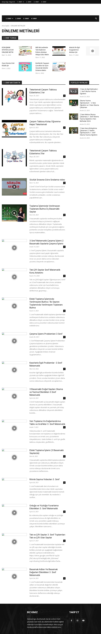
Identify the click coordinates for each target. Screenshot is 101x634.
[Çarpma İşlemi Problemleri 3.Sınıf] (14, 341)
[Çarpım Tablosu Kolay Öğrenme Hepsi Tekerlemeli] (14, 128)
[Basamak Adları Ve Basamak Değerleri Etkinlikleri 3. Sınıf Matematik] (14, 576)
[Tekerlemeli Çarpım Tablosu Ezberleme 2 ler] (14, 96)
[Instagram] (77, 620)
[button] (96, 18)
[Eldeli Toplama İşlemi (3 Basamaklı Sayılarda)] (14, 457)
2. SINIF (28, 2)
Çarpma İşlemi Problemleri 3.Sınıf (45, 333)
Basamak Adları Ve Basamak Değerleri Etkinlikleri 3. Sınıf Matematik (43, 572)
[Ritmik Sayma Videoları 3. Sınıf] (14, 486)
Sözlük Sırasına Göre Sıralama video (47, 179)
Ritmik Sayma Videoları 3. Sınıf (44, 479)
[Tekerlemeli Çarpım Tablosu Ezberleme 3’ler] (14, 157)
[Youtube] (83, 620)
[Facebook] (71, 620)
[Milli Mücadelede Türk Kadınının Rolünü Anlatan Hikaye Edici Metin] (58, 51)
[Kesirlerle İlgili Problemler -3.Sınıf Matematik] (14, 370)
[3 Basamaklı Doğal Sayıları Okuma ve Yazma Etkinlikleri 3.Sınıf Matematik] (14, 396)
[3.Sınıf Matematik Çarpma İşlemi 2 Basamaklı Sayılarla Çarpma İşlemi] (14, 248)
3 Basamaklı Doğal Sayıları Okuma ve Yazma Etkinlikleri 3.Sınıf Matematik (46, 392)
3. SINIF (36, 2)
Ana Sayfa (5, 26)
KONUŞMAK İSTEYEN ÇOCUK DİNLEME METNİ (8, 50)
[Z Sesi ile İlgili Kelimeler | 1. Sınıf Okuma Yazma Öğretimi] (73, 91)
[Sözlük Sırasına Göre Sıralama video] (14, 187)
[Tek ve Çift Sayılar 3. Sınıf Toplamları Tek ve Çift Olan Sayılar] (14, 542)
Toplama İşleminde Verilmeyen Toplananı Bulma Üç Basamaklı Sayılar (44, 209)
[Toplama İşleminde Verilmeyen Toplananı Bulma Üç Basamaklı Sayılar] (14, 213)
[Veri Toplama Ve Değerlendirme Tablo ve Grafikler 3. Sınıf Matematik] (14, 428)
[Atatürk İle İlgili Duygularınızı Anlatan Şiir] (92, 51)
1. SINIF (19, 2)
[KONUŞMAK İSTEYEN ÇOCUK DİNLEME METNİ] (25, 51)
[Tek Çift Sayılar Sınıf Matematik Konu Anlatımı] (14, 277)
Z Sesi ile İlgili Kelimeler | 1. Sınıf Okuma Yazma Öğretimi (89, 91)
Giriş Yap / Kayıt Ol (8, 2)
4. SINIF (43, 2)
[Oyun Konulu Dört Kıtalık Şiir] (25, 66)
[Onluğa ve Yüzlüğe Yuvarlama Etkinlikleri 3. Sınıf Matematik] (14, 512)
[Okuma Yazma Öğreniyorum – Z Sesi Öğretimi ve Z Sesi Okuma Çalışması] (73, 103)
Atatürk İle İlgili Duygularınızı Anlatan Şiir (74, 50)
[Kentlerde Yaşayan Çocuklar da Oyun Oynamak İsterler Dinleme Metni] (58, 66)
